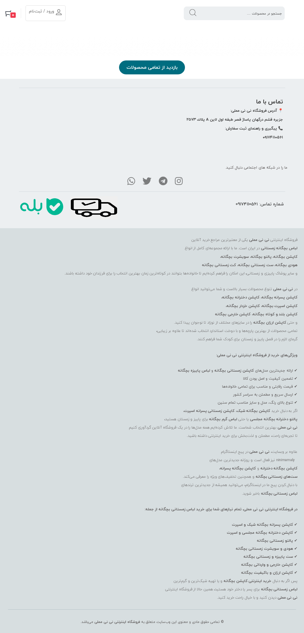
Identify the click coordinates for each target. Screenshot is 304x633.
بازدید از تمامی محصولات (152, 67)
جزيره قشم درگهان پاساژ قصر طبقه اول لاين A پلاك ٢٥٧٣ (234, 119)
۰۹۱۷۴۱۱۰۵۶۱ (273, 137)
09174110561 (247, 204)
